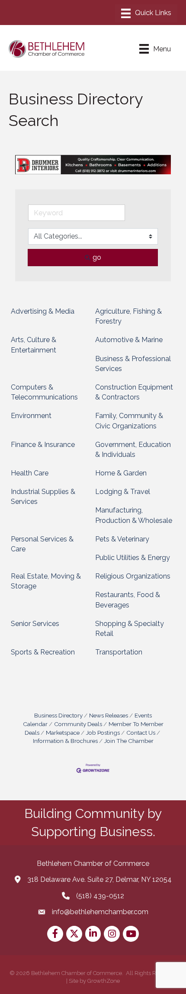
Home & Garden (121, 473)
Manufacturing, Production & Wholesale (133, 515)
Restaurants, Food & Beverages (127, 600)
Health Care (29, 473)
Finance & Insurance (43, 444)
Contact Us (140, 732)
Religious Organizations (132, 576)
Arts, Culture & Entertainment (33, 345)
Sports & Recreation (43, 652)
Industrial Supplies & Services (43, 497)
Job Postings (103, 732)
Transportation (118, 652)
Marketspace (63, 732)
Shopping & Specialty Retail (129, 629)
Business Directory (58, 715)
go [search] (97, 257)
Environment (31, 416)
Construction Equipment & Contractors (134, 392)
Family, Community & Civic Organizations (129, 421)
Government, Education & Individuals (133, 449)
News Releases (108, 715)
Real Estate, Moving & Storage (46, 581)
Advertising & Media (42, 311)
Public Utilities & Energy (132, 558)
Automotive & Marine (129, 340)
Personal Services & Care (42, 544)
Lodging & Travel (122, 492)
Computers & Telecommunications (44, 392)
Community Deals (78, 723)
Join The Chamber (129, 740)
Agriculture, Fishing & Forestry (128, 316)
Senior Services (35, 624)
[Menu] (146, 13)
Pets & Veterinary (122, 539)
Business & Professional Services (133, 364)
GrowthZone (103, 981)
